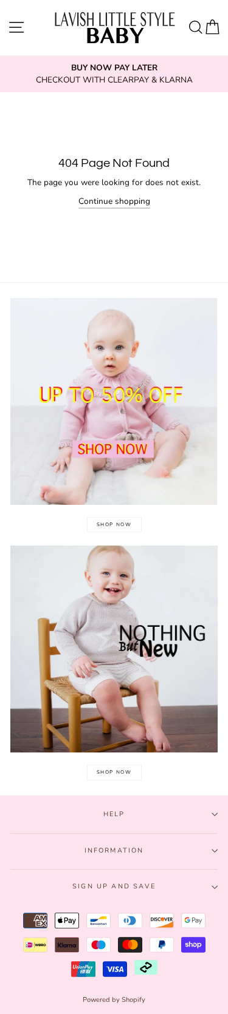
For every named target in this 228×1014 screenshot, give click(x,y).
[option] (114, 74)
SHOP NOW (114, 524)
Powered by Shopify (114, 999)
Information (114, 850)
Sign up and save (114, 886)
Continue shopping (114, 201)
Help (114, 814)
